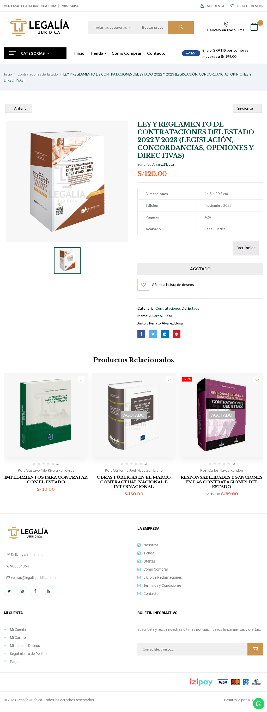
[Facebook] (141, 334)
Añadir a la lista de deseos (173, 284)
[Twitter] (153, 334)
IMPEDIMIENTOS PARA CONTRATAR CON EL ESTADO (45, 479)
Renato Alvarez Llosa (166, 323)
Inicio (8, 74)
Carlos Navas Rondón (225, 470)
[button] (254, 27)
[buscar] (181, 27)
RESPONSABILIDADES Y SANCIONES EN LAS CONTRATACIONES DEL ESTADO (222, 482)
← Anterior (19, 108)
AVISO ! (191, 53)
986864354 (70, 6)
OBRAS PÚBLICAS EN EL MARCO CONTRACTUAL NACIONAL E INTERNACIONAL (134, 482)
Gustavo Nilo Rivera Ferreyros (50, 470)
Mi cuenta (215, 6)
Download (246, 248)
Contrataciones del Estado (37, 74)
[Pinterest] (176, 334)
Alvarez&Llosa (163, 164)
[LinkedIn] (165, 334)
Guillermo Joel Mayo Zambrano (138, 470)
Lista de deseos (250, 6)
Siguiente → (247, 108)
